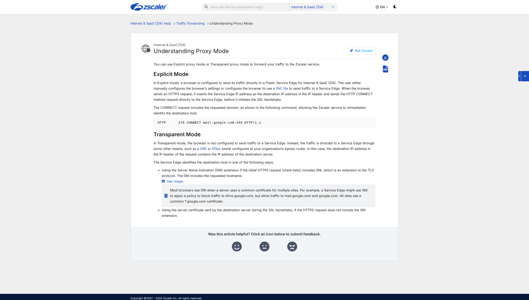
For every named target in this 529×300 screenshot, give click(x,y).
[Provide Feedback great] (237, 247)
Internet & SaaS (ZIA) (307, 7)
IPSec (216, 149)
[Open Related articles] (523, 76)
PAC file (282, 88)
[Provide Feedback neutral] (264, 247)
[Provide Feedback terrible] (292, 247)
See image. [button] (175, 181)
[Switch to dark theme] (395, 7)
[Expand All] (385, 58)
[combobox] (246, 7)
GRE (203, 149)
